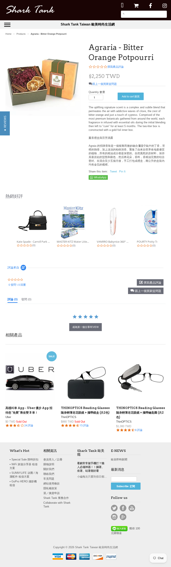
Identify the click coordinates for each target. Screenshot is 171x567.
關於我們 (48, 469)
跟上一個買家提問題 (104, 84)
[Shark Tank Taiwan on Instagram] (164, 6)
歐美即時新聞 (119, 459)
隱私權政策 (50, 488)
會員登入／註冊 (52, 459)
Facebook (123, 508)
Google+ (123, 516)
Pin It (122, 171)
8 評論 (138, 430)
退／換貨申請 (51, 493)
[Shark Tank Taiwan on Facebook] (150, 6)
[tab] (13, 300)
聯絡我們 (48, 473)
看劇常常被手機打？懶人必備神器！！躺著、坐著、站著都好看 (90, 467)
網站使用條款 (51, 483)
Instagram (114, 516)
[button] (145, 291)
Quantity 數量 (97, 92)
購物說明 (48, 464)
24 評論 (28, 425)
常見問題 (48, 478)
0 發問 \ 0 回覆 (17, 285)
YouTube (131, 508)
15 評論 (84, 425)
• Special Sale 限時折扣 (24, 459)
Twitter (114, 508)
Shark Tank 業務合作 (56, 497)
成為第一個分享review (85, 327)
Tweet (113, 171)
